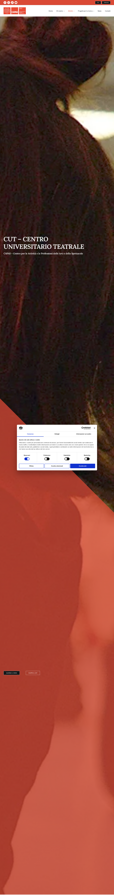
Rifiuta (31, 466)
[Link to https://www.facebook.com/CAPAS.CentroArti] (5, 2)
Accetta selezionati (57, 466)
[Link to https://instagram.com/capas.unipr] (8, 2)
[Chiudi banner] (94, 428)
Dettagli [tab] (57, 434)
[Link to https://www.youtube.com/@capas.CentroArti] (16, 2)
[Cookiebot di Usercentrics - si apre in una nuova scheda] (83, 428)
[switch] (47, 458)
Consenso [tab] (30, 434)
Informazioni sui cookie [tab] (83, 434)
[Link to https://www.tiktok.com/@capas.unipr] (12, 2)
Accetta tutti (82, 466)
